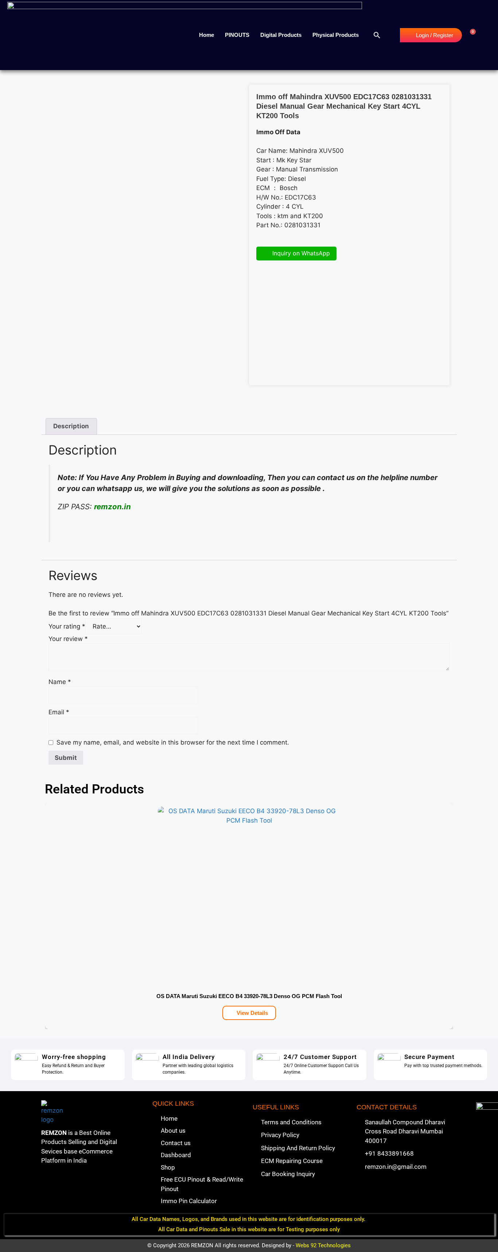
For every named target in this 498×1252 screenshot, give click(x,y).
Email (58, 712)
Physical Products (335, 35)
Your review (68, 638)
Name (59, 681)
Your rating (66, 626)
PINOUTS (237, 35)
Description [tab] (71, 426)
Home (206, 35)
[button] (377, 35)
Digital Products (280, 35)
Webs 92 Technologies (323, 1245)
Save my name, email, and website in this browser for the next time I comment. (173, 742)
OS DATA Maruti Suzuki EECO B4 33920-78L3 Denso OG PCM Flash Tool (249, 996)
